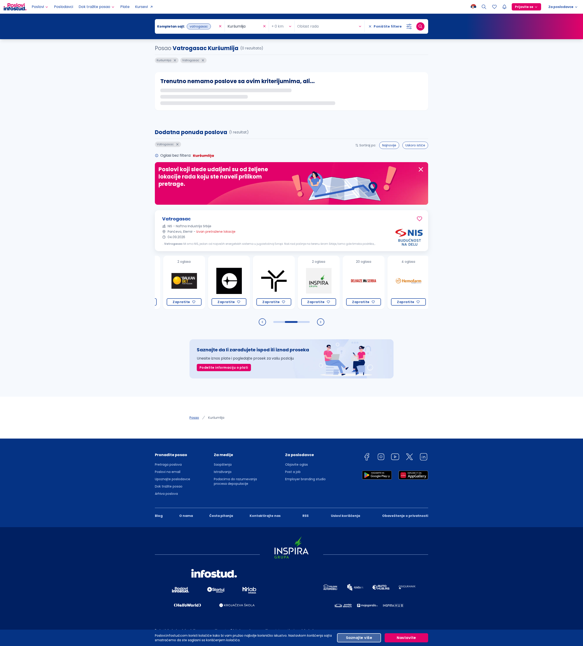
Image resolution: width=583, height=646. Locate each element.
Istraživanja (222, 472)
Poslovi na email (167, 472)
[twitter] (409, 457)
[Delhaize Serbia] (341, 282)
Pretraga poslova (168, 464)
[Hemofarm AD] (386, 282)
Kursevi (141, 6)
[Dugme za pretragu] (420, 26)
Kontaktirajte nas (265, 515)
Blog (159, 515)
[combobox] (187, 26)
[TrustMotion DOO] (251, 282)
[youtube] (395, 457)
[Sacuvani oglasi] (494, 7)
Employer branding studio (305, 479)
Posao (194, 417)
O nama (186, 515)
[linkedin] (423, 457)
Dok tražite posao (168, 486)
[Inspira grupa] (296, 282)
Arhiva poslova (166, 493)
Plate (125, 6)
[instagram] (381, 457)
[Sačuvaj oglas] (419, 219)
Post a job (293, 472)
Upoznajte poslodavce (172, 479)
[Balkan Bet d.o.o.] (162, 282)
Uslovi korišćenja (345, 515)
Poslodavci (63, 6)
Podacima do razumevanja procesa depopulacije (235, 481)
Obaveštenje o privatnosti (405, 515)
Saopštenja (223, 464)
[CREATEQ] (207, 282)
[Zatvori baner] (420, 169)
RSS (305, 515)
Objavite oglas (296, 464)
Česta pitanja (221, 515)
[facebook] (366, 457)
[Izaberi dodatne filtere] (409, 26)
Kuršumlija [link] (216, 417)
